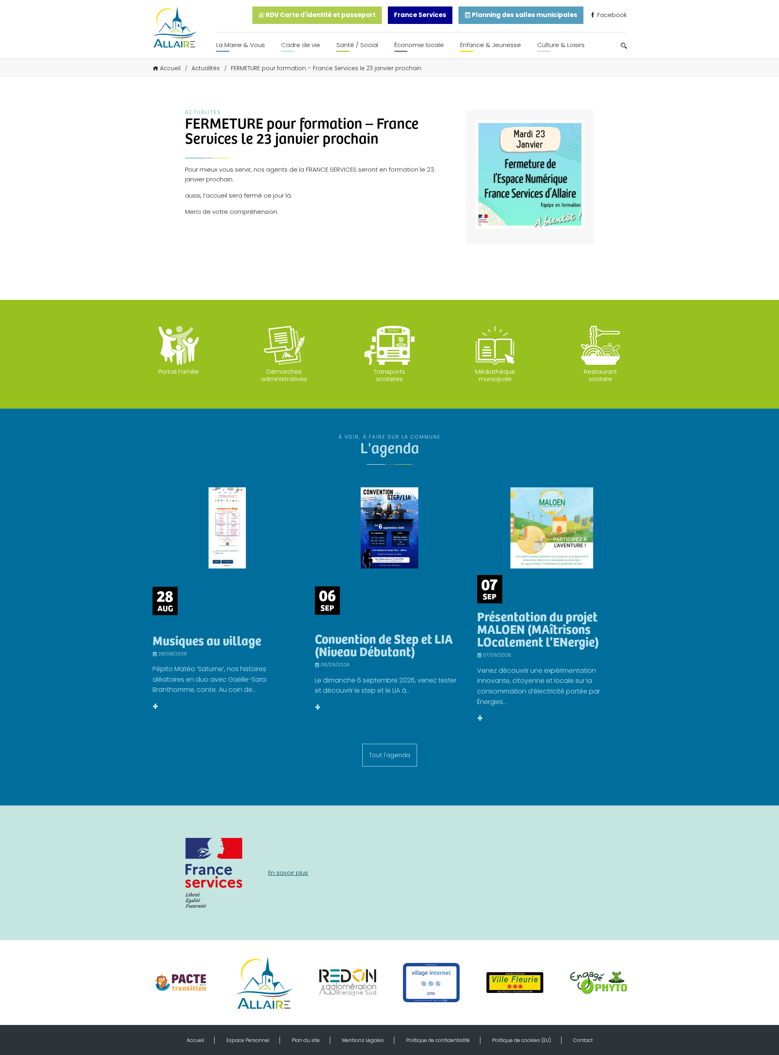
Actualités (206, 68)
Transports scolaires (389, 375)
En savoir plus (288, 872)
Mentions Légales (363, 1040)
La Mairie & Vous (240, 45)
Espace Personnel (247, 1040)
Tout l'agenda (389, 755)
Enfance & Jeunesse (490, 45)
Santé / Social (357, 45)
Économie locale (419, 45)
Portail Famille (178, 371)
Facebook (611, 15)
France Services (420, 15)
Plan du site (306, 1040)
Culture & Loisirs (561, 45)
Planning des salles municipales (524, 15)
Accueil (170, 68)
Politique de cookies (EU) (521, 1040)
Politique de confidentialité (438, 1040)
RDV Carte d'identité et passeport (320, 15)
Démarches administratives (284, 375)
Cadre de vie (300, 45)
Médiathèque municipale (495, 375)
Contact (583, 1040)
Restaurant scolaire (600, 375)
